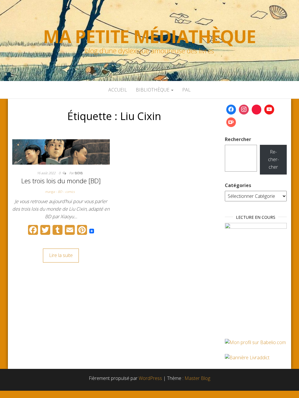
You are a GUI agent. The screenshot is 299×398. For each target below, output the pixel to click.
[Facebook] (231, 109)
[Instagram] (243, 109)
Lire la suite (61, 255)
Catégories (238, 185)
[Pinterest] (256, 109)
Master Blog (197, 378)
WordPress (150, 378)
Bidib (79, 173)
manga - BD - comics (60, 191)
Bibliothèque (153, 90)
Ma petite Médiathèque (149, 36)
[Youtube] (269, 109)
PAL (186, 90)
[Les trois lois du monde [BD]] (61, 151)
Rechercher (238, 139)
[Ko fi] (231, 122)
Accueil (117, 90)
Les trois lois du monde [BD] (61, 180)
